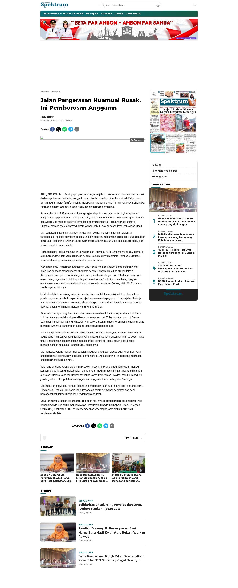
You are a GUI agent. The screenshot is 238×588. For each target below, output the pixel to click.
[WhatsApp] (64, 129)
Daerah (56, 91)
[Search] (158, 5)
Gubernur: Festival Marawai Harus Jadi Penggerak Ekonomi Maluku (176, 253)
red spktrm (47, 117)
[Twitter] (58, 129)
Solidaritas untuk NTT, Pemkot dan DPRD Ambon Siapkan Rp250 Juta (110, 507)
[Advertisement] (119, 65)
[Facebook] (52, 129)
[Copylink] (76, 129)
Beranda (45, 91)
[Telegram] (70, 129)
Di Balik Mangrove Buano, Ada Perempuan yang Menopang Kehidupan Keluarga (127, 479)
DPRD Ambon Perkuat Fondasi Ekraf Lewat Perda (176, 282)
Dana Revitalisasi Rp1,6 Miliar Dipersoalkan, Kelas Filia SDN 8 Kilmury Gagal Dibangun (91, 479)
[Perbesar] (92, 185)
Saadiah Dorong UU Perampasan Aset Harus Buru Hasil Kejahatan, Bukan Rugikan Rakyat (57, 479)
